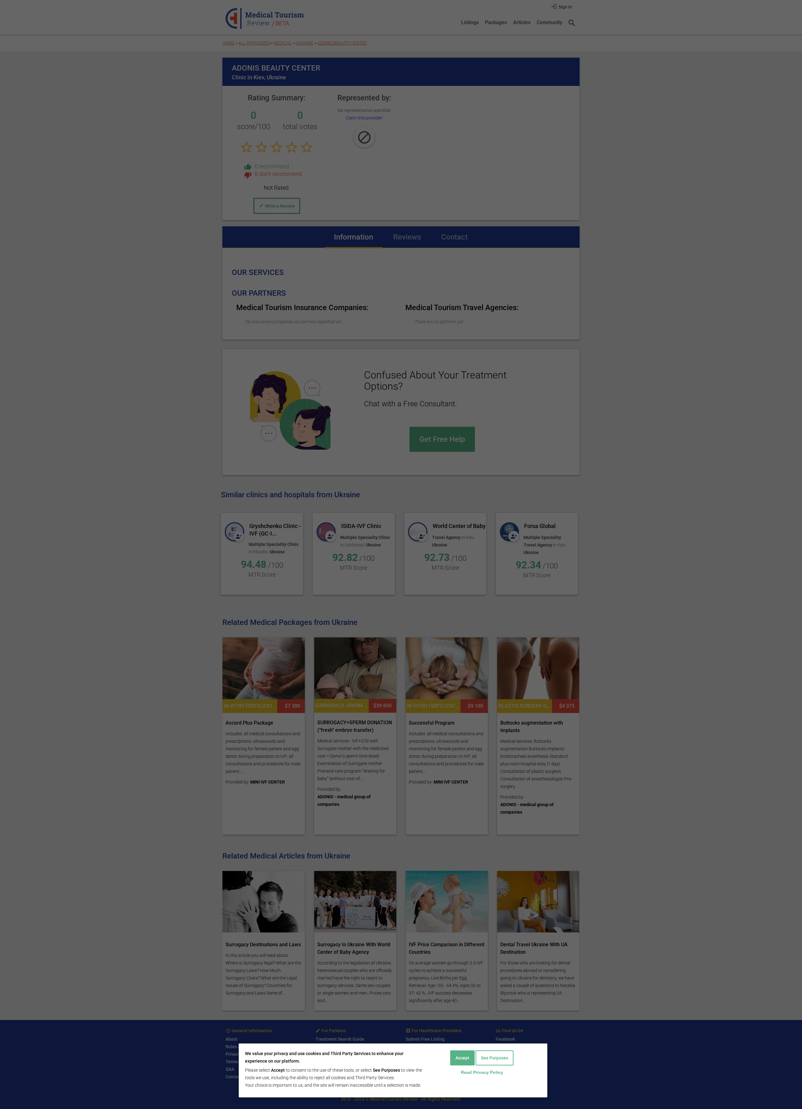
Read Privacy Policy (482, 1072)
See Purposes (494, 1057)
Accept (462, 1057)
